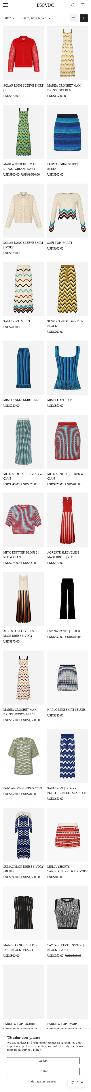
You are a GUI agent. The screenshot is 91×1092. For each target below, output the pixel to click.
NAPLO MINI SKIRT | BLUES (66, 709)
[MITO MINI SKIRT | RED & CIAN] (67, 442)
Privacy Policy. (32, 1049)
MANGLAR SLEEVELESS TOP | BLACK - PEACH (20, 947)
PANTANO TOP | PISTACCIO (22, 788)
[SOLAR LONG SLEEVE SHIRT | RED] (23, 53)
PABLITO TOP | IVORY (62, 1024)
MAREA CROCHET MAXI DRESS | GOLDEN (64, 87)
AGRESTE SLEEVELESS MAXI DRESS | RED (63, 554)
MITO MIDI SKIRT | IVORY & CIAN (23, 476)
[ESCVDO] (45, 5)
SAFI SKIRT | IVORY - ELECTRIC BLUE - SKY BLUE (66, 790)
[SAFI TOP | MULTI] (67, 211)
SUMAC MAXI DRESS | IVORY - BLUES (23, 868)
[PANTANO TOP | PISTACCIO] (23, 756)
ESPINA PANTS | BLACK (63, 631)
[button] (83, 5)
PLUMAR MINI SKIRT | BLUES (62, 166)
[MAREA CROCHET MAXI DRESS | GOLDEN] (67, 53)
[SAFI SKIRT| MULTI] (23, 289)
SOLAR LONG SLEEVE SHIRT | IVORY (23, 244)
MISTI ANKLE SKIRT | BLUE (22, 400)
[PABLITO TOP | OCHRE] (23, 992)
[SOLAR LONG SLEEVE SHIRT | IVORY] (23, 211)
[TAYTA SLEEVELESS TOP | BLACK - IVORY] (67, 913)
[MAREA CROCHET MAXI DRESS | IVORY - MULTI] (23, 678)
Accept (43, 1060)
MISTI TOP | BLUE (59, 400)
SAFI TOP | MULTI (59, 242)
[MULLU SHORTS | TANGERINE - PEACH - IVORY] (67, 835)
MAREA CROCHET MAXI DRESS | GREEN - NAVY (20, 166)
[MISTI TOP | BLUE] (67, 368)
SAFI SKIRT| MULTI (16, 321)
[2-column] (84, 18)
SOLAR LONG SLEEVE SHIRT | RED (23, 87)
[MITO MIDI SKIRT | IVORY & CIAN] (23, 442)
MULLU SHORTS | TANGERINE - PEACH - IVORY (67, 868)
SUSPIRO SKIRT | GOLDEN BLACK (65, 323)
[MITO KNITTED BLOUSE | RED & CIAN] (23, 520)
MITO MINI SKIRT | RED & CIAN (65, 476)
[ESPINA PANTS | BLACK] (67, 599)
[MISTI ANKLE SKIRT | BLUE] (23, 368)
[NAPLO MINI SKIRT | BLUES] (67, 678)
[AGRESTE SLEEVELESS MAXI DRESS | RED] (67, 520)
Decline (43, 1071)
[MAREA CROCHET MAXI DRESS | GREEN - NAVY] (23, 132)
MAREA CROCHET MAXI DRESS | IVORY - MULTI (20, 711)
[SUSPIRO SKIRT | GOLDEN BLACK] (67, 289)
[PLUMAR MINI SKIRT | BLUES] (67, 132)
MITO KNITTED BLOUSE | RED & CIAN (21, 554)
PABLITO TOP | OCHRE (19, 1024)
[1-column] (74, 18)
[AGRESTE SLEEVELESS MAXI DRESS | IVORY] (23, 599)
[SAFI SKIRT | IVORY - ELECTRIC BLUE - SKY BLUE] (67, 756)
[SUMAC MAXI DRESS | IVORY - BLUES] (23, 835)
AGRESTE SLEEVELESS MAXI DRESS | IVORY (19, 633)
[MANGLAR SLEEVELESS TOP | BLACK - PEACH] (23, 913)
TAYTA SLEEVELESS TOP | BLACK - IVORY (65, 947)
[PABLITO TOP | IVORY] (67, 992)
